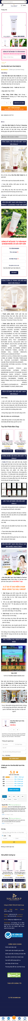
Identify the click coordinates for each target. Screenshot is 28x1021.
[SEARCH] (25, 1)
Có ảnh (15, 799)
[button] (2, 25)
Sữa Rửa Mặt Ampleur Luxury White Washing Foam (20, 874)
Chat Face (19, 1020)
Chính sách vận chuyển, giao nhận (14, 950)
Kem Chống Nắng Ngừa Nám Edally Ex (20, 443)
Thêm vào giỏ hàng (19, 103)
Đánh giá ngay (14, 789)
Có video (9, 799)
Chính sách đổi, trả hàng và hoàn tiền (15, 953)
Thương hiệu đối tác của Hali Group (15, 966)
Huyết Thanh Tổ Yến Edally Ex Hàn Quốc (7, 443)
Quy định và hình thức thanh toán (14, 957)
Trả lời (3, 814)
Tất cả (4, 796)
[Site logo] (14, 5)
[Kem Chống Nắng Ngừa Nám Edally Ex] (20, 435)
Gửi (14, 842)
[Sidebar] (2, 308)
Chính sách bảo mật (10, 947)
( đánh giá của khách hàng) (16, 69)
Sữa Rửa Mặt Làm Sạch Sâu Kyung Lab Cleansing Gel (7, 874)
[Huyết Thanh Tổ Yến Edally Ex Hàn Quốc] (7, 435)
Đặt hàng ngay (14, 758)
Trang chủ (4, 9)
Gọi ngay (3, 1020)
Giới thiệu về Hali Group (11, 963)
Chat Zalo (8, 1020)
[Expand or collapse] (25, 137)
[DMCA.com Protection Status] (14, 975)
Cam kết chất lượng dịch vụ (12, 960)
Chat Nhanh (25, 1020)
